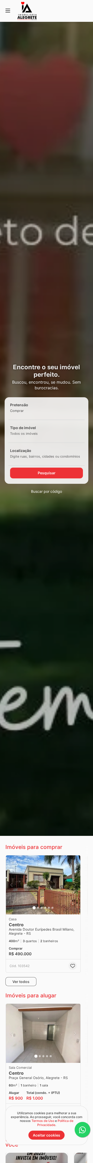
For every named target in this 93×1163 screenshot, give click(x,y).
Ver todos (20, 981)
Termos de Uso (43, 1121)
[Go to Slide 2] (38, 908)
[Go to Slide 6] (52, 908)
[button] (43, 884)
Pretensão (19, 405)
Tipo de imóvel (23, 428)
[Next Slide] (74, 884)
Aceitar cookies (46, 1135)
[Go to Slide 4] (45, 908)
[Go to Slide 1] (34, 907)
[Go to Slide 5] (49, 908)
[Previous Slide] (11, 884)
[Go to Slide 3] (42, 908)
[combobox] (25, 411)
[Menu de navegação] (7, 11)
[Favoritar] (72, 966)
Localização (20, 450)
